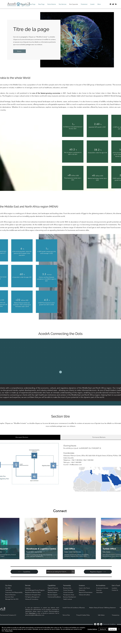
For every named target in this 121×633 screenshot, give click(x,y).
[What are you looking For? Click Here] (73, 572)
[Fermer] (119, 629)
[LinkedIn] (101, 624)
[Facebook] (110, 4)
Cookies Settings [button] (92, 629)
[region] (72, 126)
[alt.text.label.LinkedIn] (116, 4)
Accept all (112, 629)
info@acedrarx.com (76, 464)
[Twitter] (113, 4)
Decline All (103, 629)
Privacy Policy (9, 631)
